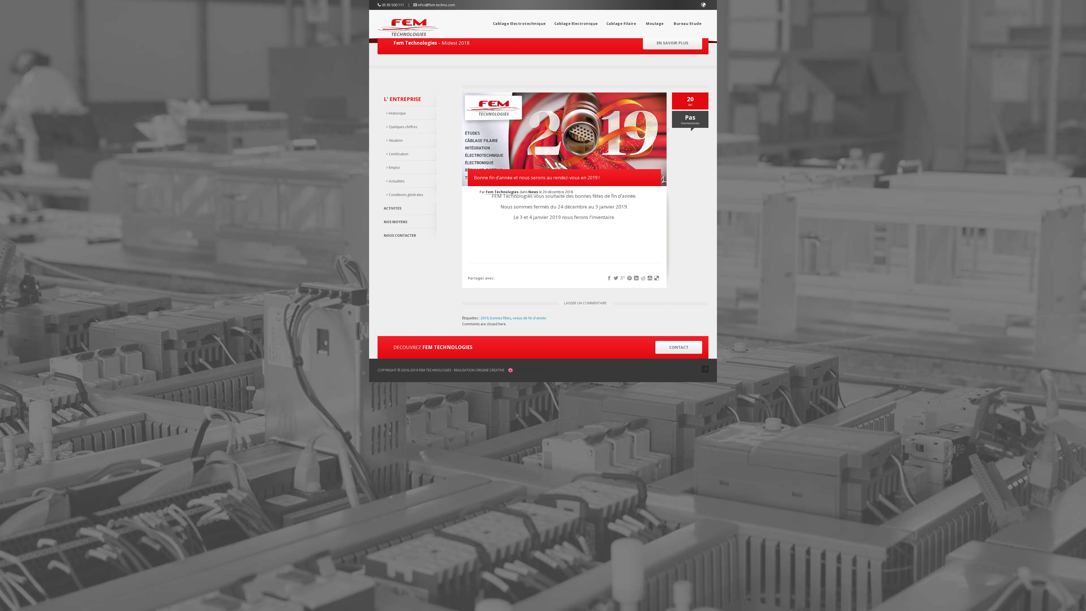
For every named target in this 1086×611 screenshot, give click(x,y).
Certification (398, 154)
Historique (397, 113)
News (533, 192)
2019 (484, 318)
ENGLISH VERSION (530, 370)
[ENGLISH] (703, 5)
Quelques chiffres (403, 126)
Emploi (394, 167)
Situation (396, 140)
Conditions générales (406, 194)
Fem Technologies (502, 192)
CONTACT (678, 347)
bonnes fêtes (500, 318)
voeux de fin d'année (529, 318)
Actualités (396, 181)
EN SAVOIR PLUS (672, 43)
